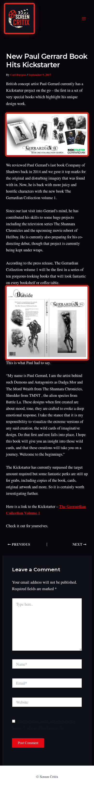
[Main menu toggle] (83, 18)
